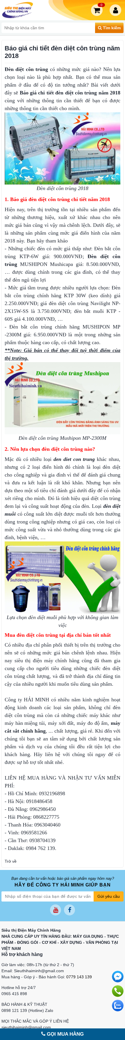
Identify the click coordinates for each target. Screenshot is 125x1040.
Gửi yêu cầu (108, 896)
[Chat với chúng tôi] (118, 1005)
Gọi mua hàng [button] (64, 1034)
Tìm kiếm (111, 27)
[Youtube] (55, 909)
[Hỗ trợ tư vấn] (118, 991)
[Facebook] (69, 909)
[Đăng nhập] (117, 10)
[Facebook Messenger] (118, 976)
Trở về (11, 861)
